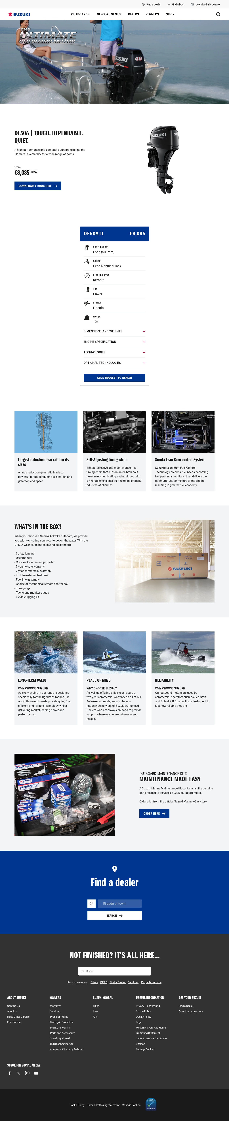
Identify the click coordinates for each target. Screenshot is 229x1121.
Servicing (55, 1011)
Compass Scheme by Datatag (66, 1049)
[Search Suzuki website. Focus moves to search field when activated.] (218, 14)
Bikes (96, 1005)
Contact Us (13, 1005)
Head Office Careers (18, 1016)
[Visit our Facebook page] (9, 1073)
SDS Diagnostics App (61, 1043)
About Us (12, 1011)
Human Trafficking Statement (103, 1105)
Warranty (55, 1005)
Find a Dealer (186, 1005)
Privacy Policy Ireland (148, 1005)
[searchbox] (117, 971)
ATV (95, 1016)
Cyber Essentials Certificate (151, 1038)
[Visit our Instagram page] (27, 1073)
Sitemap (140, 1043)
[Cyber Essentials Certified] (151, 1105)
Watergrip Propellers (61, 1022)
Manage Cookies (145, 1049)
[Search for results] (82, 971)
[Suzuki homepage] (19, 14)
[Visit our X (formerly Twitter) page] (18, 1073)
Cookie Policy (143, 1011)
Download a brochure (191, 1011)
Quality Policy (143, 1016)
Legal (139, 1022)
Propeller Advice (59, 1016)
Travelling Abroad (60, 1038)
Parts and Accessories (62, 1033)
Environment (14, 1022)
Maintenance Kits (60, 1027)
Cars (95, 1011)
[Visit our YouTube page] (36, 1073)
